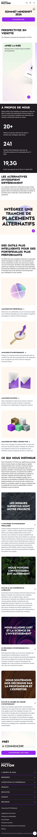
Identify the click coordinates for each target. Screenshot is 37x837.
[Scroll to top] (35, 833)
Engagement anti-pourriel (8, 813)
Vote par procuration (7, 822)
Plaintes (3, 829)
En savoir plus (18, 19)
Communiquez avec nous (18, 752)
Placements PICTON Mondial (9, 808)
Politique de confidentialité (8, 816)
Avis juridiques (5, 819)
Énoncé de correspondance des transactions (13, 825)
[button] (26, 2)
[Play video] (34, 9)
